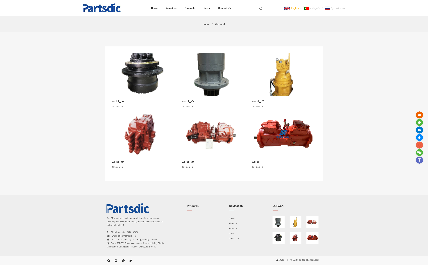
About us (171, 8)
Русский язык (337, 8)
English (294, 8)
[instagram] (123, 261)
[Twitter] (131, 261)
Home (154, 8)
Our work (220, 24)
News (207, 8)
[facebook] (109, 261)
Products (190, 8)
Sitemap (280, 259)
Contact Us (224, 8)
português (314, 8)
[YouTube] (116, 261)
